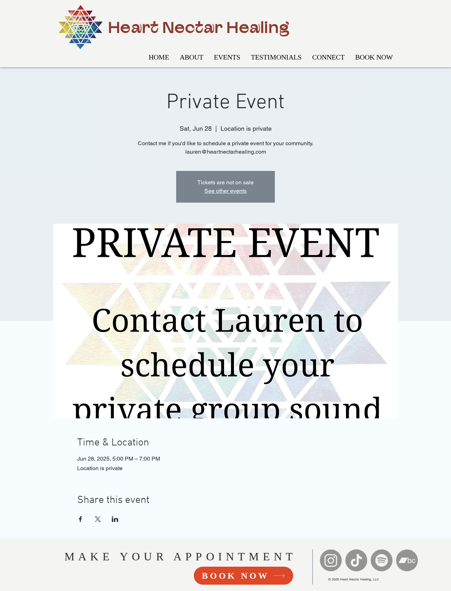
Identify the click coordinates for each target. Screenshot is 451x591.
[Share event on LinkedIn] (115, 519)
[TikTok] (356, 560)
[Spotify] (382, 560)
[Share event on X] (97, 519)
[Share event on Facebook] (80, 519)
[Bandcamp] (407, 560)
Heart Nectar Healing (198, 27)
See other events (225, 190)
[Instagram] (331, 560)
